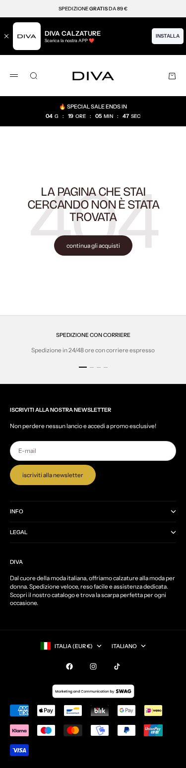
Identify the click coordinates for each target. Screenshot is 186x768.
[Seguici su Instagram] (93, 666)
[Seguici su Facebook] (69, 666)
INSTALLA (168, 36)
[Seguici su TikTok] (117, 666)
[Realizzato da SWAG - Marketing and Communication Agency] (93, 691)
